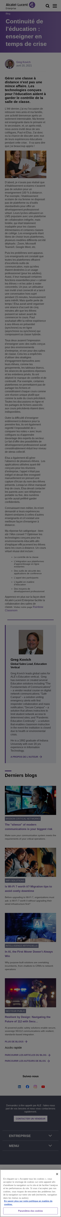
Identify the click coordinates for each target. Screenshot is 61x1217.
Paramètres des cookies (30, 1211)
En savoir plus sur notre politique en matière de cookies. (28, 1203)
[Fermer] (57, 1174)
